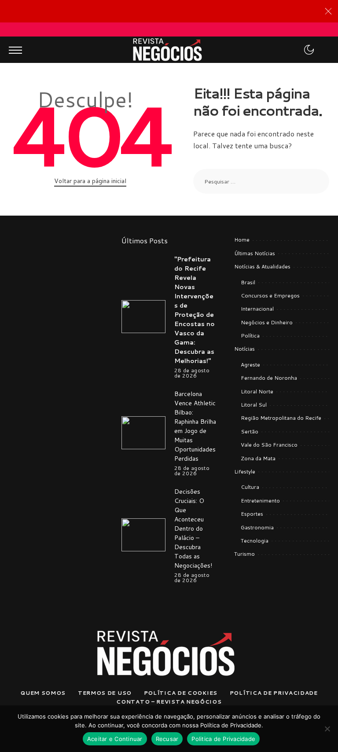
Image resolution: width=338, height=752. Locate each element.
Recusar (167, 738)
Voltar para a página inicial (90, 180)
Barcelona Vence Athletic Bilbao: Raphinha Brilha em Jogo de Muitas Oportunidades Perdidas (195, 426)
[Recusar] (327, 728)
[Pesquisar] (321, 50)
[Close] (328, 11)
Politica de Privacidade (223, 738)
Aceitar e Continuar (115, 738)
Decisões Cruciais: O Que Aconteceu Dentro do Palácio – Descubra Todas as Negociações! (193, 528)
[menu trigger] (17, 50)
